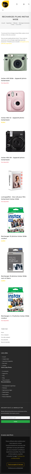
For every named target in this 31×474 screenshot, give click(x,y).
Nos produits (5, 394)
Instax (12, 24)
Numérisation (5, 392)
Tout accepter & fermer (15, 464)
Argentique (9, 23)
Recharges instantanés (24, 23)
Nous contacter (6, 380)
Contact (4, 365)
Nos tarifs (4, 363)
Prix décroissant (5, 337)
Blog (3, 377)
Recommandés (5, 342)
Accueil (3, 23)
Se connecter (5, 371)
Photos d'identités (6, 396)
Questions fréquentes (7, 361)
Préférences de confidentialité (15, 468)
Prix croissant (5, 335)
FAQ (3, 375)
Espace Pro (5, 373)
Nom (2, 332)
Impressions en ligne (7, 390)
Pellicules (15, 23)
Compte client (5, 359)
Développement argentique (8, 385)
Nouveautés (4, 339)
